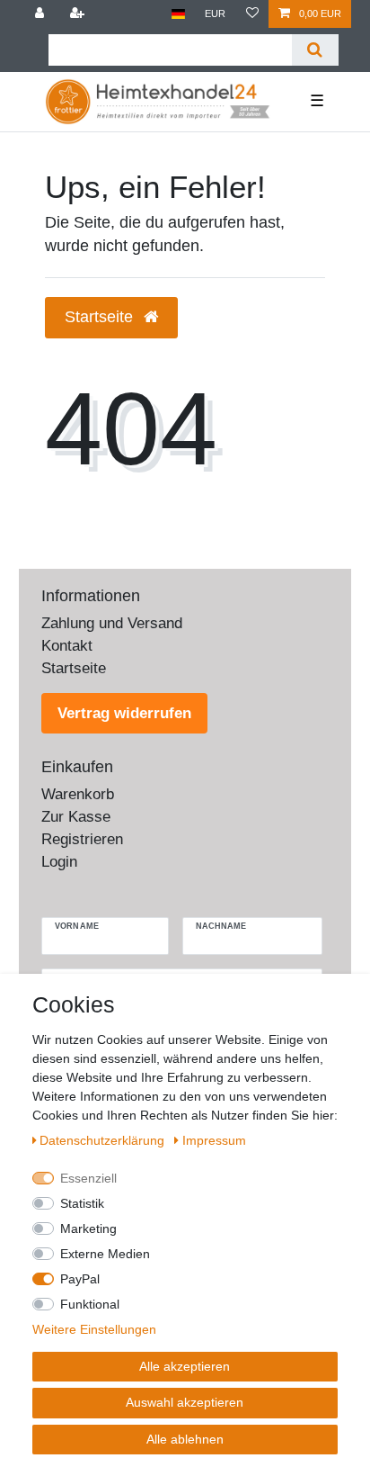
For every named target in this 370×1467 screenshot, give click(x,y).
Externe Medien (105, 1253)
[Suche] (315, 50)
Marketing (88, 1228)
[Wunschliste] (252, 14)
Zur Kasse (75, 816)
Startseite (73, 668)
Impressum (214, 1140)
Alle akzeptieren (184, 1366)
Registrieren (82, 839)
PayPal (80, 1279)
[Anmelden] (41, 14)
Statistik (82, 1203)
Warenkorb (77, 794)
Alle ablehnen (185, 1439)
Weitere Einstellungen (94, 1329)
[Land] (178, 14)
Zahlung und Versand (111, 623)
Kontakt (66, 645)
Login (59, 861)
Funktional (89, 1304)
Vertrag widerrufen (124, 713)
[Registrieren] (78, 14)
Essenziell (88, 1178)
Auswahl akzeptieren (184, 1402)
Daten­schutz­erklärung (104, 1140)
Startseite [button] (101, 317)
